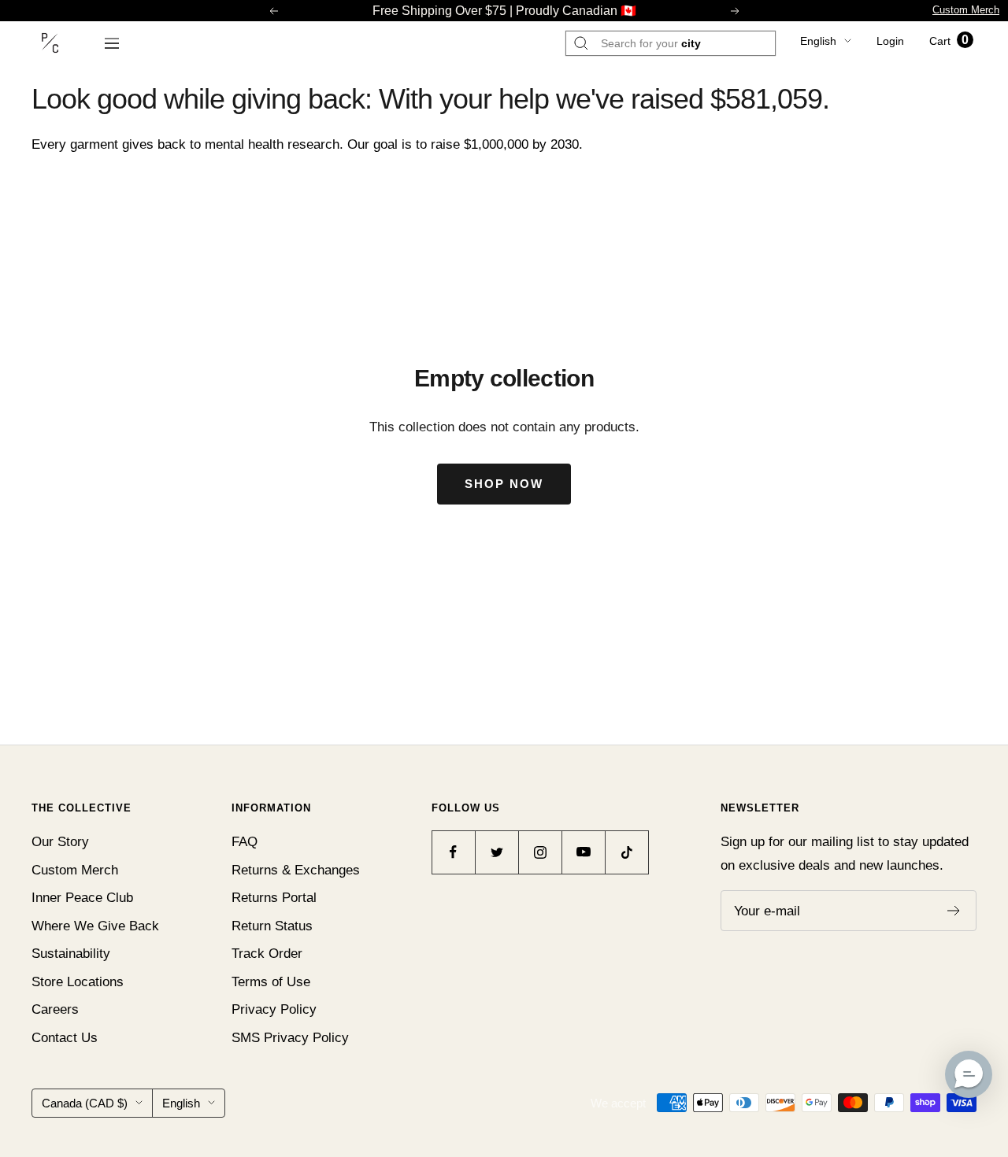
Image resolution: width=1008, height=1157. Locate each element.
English (818, 41)
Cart (949, 41)
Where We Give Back (95, 926)
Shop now (504, 483)
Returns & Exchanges (296, 870)
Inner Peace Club (82, 897)
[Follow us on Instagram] (539, 852)
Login (890, 41)
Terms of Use (271, 981)
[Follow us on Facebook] (453, 852)
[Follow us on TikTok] (626, 852)
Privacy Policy (274, 1009)
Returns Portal (274, 897)
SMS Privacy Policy (290, 1037)
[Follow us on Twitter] (496, 852)
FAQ (245, 841)
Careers (55, 1009)
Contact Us (65, 1037)
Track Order (267, 953)
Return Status (272, 926)
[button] (968, 1074)
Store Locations (78, 981)
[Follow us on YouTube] (583, 852)
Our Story (60, 841)
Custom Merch (965, 10)
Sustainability (71, 953)
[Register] (954, 910)
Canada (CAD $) (85, 1103)
